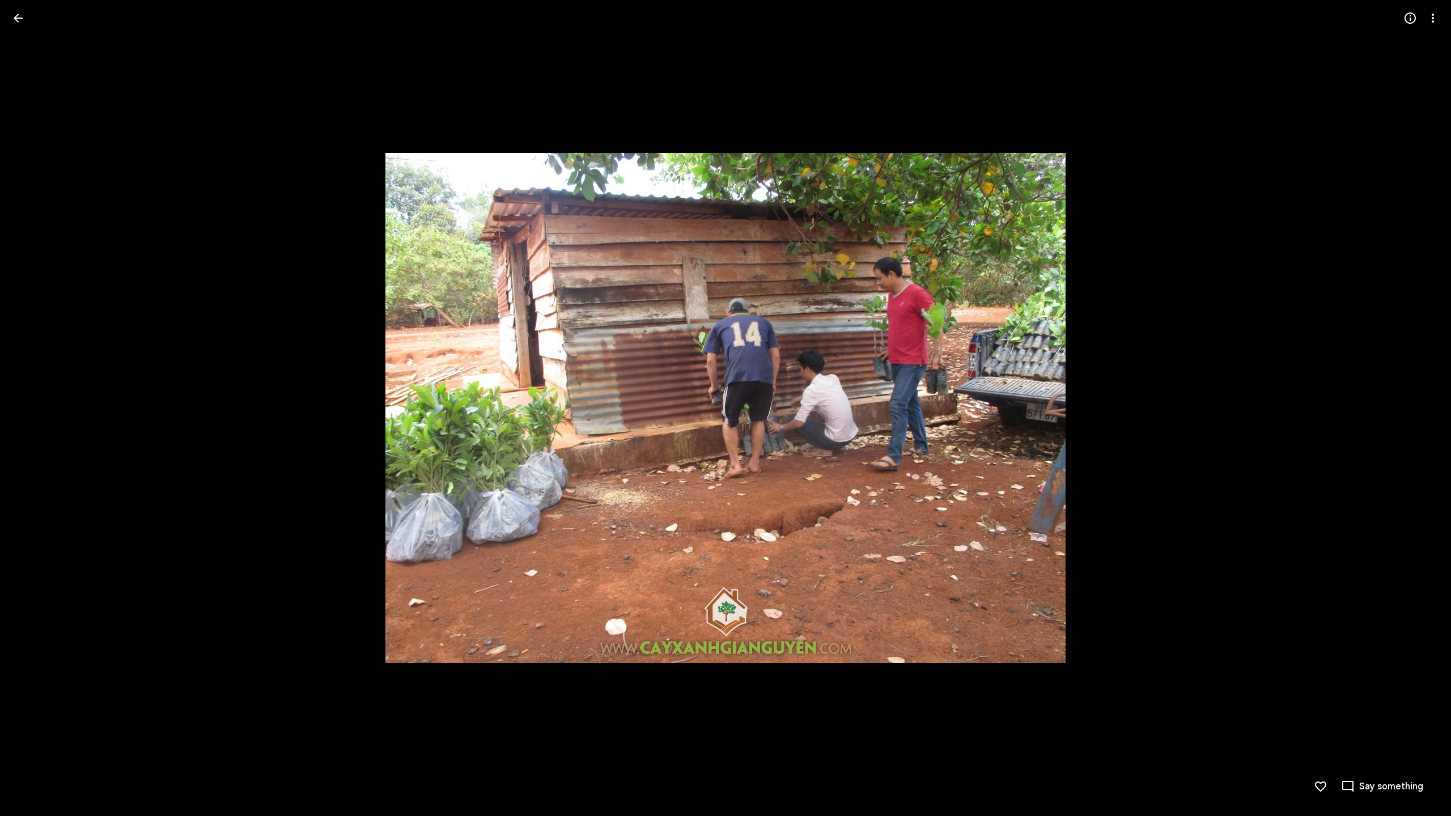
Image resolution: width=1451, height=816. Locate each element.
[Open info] (1410, 18)
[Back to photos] (18, 18)
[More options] (1433, 18)
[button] (32, 408)
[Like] (1320, 786)
